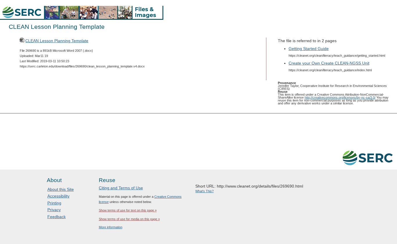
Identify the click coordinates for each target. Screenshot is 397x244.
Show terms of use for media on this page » (129, 219)
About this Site (60, 189)
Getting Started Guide (309, 48)
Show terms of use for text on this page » (128, 210)
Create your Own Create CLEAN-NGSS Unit (329, 63)
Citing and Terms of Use (121, 188)
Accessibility (58, 196)
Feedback (56, 216)
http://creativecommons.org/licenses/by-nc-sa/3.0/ (340, 97)
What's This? (204, 191)
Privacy (54, 209)
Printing (54, 203)
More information (110, 227)
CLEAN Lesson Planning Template (56, 40)
